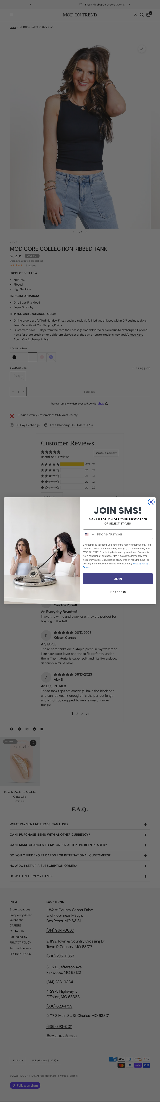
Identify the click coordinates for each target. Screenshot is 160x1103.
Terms (86, 567)
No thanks (118, 592)
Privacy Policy (140, 563)
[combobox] (89, 534)
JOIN (118, 578)
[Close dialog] (151, 502)
